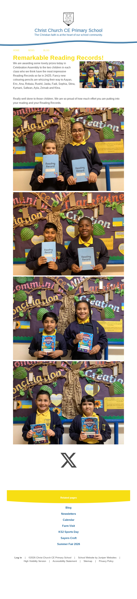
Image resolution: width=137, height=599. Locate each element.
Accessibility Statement (65, 561)
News (31, 50)
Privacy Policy (106, 561)
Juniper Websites (107, 557)
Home (16, 50)
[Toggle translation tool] (113, 4)
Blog (46, 50)
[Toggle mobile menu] (132, 4)
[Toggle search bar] (122, 4)
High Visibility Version (35, 561)
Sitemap (88, 561)
